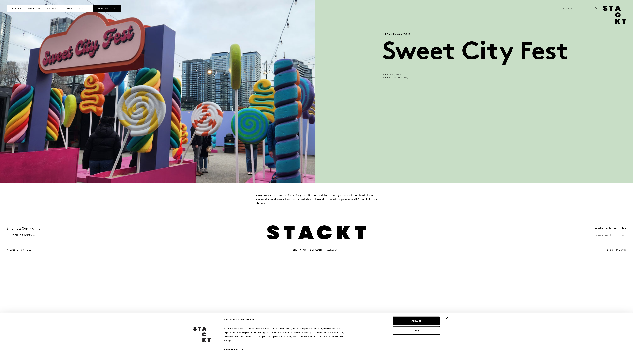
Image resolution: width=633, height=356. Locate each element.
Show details (231, 349)
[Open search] (596, 8)
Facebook (332, 249)
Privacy (621, 249)
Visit (15, 8)
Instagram (299, 249)
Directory (34, 8)
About (83, 8)
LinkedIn (316, 249)
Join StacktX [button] (21, 235)
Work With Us (107, 8)
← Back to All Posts (397, 34)
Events (51, 8)
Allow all (416, 320)
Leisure (67, 8)
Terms (609, 249)
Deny (416, 330)
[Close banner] (447, 318)
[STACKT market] (316, 232)
